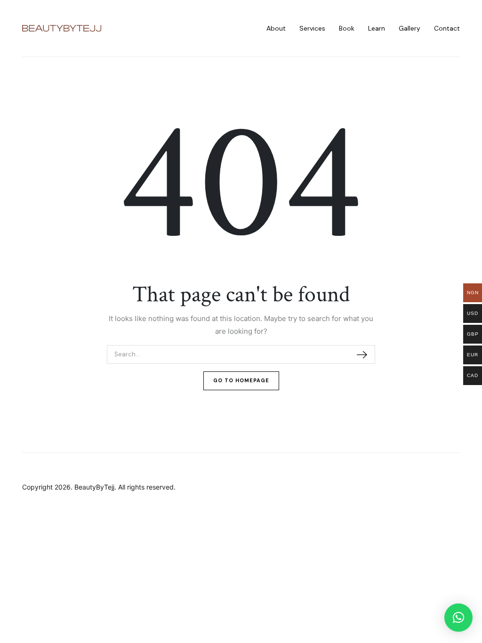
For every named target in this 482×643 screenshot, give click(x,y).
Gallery (409, 28)
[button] (458, 617)
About (276, 28)
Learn (376, 28)
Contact (447, 28)
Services (312, 28)
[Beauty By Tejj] (61, 28)
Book (346, 28)
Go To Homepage (241, 380)
